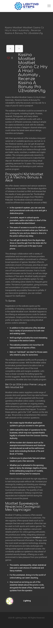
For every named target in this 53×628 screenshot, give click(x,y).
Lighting (27, 601)
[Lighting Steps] (26, 5)
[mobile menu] (49, 5)
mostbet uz (37, 537)
